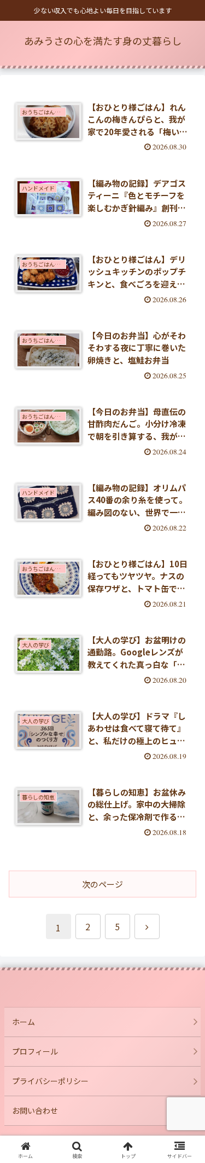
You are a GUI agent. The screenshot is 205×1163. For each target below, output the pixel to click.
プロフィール (35, 1051)
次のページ (102, 884)
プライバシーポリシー (50, 1080)
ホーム (23, 1021)
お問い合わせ (35, 1110)
